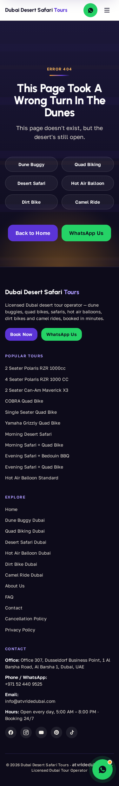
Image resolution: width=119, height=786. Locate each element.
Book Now (21, 334)
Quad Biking (88, 164)
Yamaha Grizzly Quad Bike (32, 423)
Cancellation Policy (26, 618)
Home (11, 509)
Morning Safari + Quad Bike (34, 445)
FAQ (9, 597)
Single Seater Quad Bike (31, 412)
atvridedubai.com (91, 764)
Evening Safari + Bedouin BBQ (37, 455)
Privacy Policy (20, 629)
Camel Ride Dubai (24, 575)
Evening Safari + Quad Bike (34, 466)
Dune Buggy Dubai (25, 520)
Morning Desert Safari (28, 434)
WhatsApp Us (86, 233)
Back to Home (33, 233)
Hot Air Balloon (87, 183)
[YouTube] (41, 732)
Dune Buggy (31, 164)
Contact (14, 607)
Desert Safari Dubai (25, 542)
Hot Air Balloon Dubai (28, 553)
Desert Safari (31, 183)
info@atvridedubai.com (30, 701)
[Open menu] (107, 10)
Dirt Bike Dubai (21, 564)
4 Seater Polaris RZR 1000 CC (37, 379)
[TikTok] (71, 732)
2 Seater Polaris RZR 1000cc (35, 368)
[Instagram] (26, 732)
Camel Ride (87, 202)
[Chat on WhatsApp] (90, 10)
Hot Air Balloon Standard (31, 477)
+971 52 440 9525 (23, 684)
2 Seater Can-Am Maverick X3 (36, 390)
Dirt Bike (31, 202)
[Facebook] (11, 732)
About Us (14, 585)
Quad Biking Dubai (25, 531)
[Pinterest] (56, 732)
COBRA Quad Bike (24, 401)
